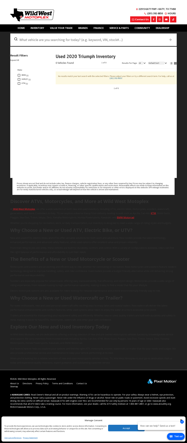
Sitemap (14, 386)
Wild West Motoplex (24, 209)
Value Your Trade (61, 28)
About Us (14, 383)
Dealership (162, 28)
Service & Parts (119, 28)
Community (142, 28)
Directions (27, 383)
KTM (153, 213)
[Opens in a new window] (153, 19)
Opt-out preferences (12, 438)
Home (21, 28)
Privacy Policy (42, 383)
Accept (126, 428)
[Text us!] (176, 437)
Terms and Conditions (62, 383)
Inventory (37, 28)
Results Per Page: (129, 63)
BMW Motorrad (125, 217)
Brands (83, 28)
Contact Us (81, 383)
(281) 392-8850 (116, 78)
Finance (99, 28)
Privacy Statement (30, 438)
